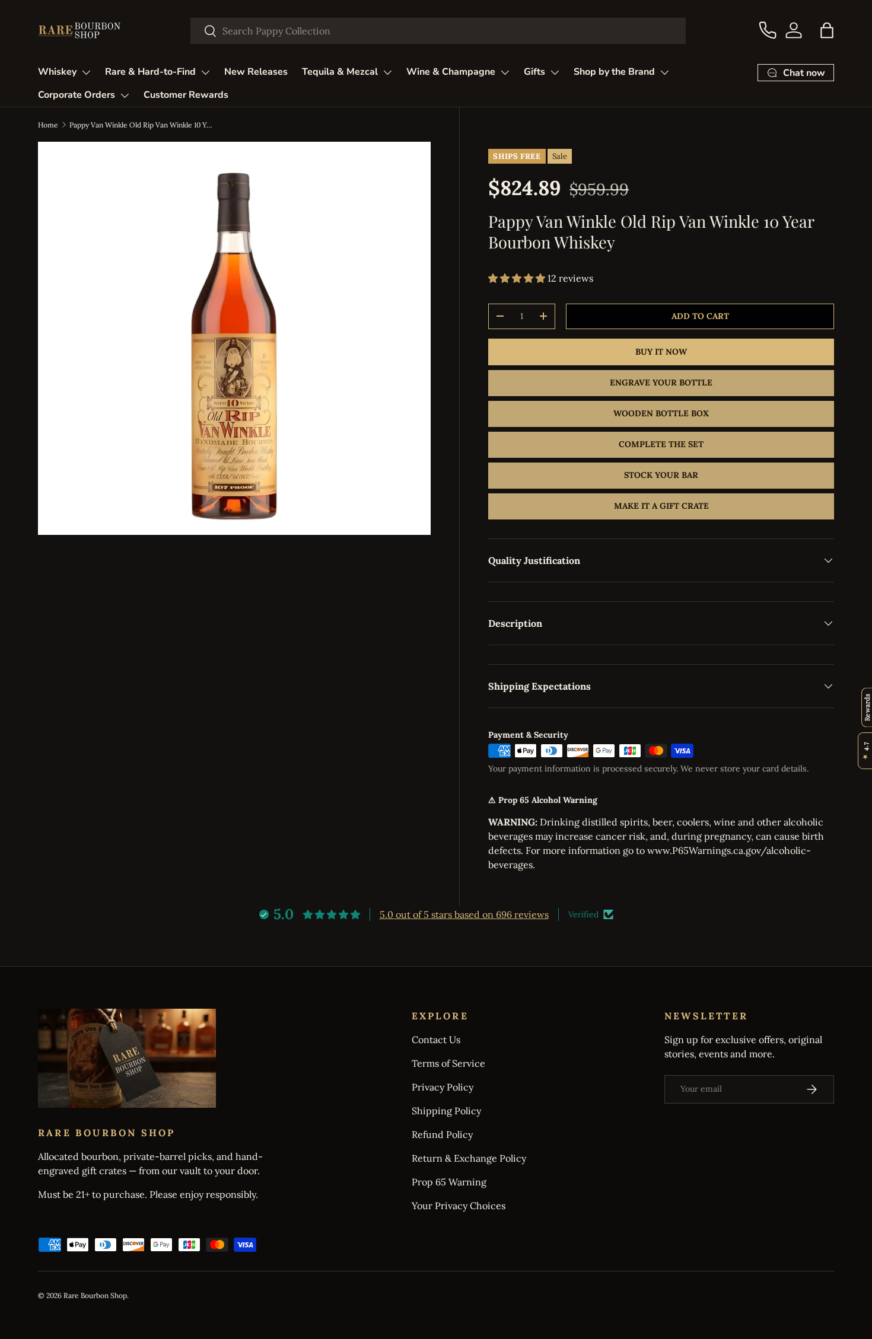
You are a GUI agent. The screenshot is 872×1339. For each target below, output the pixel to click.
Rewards (867, 707)
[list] (234, 338)
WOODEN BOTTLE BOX (661, 413)
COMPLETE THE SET (661, 444)
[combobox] (438, 31)
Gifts (534, 71)
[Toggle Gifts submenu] (555, 72)
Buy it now (661, 351)
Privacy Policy (442, 1087)
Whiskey (57, 71)
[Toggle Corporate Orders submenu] (124, 95)
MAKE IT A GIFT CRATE (661, 505)
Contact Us (436, 1039)
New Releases (256, 71)
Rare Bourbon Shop (95, 1295)
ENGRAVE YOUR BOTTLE (661, 382)
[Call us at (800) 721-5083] (768, 30)
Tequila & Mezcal (340, 71)
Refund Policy (442, 1134)
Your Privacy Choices (458, 1206)
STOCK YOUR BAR (661, 475)
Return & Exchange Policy (469, 1158)
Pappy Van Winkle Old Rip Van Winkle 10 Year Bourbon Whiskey (140, 124)
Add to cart (700, 316)
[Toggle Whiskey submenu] (86, 72)
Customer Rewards (186, 94)
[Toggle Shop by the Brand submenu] (664, 72)
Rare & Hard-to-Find (150, 71)
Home (48, 124)
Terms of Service (448, 1063)
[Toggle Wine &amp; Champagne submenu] (505, 72)
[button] (827, 30)
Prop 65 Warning (449, 1182)
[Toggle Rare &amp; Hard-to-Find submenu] (205, 72)
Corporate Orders (76, 94)
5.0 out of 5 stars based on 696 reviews (464, 914)
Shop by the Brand (614, 71)
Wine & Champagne (450, 71)
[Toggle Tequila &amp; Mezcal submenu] (387, 72)
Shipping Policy (446, 1111)
